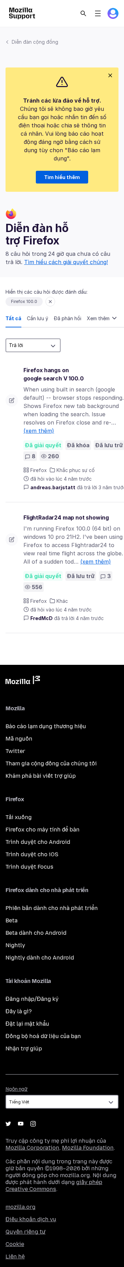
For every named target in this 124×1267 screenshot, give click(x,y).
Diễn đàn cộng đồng (35, 42)
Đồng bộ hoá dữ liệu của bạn (43, 1036)
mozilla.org (20, 1207)
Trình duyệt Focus (29, 866)
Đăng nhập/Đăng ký (32, 999)
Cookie (15, 1244)
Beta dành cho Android (36, 933)
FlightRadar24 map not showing (65, 517)
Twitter (15, 751)
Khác (62, 601)
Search (83, 13)
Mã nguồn (19, 738)
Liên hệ (15, 1256)
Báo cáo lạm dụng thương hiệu (46, 726)
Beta (12, 920)
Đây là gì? (19, 1011)
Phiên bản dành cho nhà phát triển (52, 908)
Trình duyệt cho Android (38, 842)
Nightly (15, 945)
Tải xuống (19, 817)
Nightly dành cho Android (40, 957)
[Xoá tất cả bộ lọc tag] (50, 301)
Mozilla (23, 681)
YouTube (20, 1124)
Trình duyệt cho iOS (32, 854)
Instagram (33, 1124)
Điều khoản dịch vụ (31, 1219)
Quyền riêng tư (25, 1231)
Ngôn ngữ (17, 1089)
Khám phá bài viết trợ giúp (41, 776)
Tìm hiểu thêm (62, 177)
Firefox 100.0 (24, 301)
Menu (97, 13)
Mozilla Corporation (32, 1147)
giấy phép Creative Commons (54, 1185)
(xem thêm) (38, 430)
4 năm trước (90, 618)
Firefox (38, 470)
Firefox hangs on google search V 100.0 (53, 374)
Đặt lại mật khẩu (27, 1023)
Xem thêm (99, 318)
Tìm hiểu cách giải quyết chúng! (66, 262)
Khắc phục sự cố (75, 470)
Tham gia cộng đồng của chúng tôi (51, 763)
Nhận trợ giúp (24, 1048)
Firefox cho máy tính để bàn (43, 829)
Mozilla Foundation (88, 1147)
